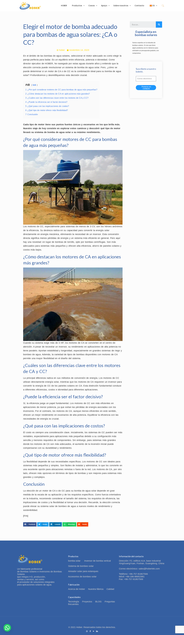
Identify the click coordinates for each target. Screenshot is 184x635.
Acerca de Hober (76, 589)
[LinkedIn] (97, 631)
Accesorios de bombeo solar (82, 576)
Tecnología (73, 601)
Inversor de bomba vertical (97, 561)
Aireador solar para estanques (83, 571)
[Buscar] (159, 24)
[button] (30, 524)
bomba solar (74, 561)
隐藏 (34, 85)
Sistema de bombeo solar (81, 566)
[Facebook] (90, 631)
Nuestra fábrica (95, 589)
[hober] (30, 5)
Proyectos (87, 601)
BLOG (98, 601)
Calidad (110, 589)
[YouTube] (93, 631)
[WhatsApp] (87, 631)
